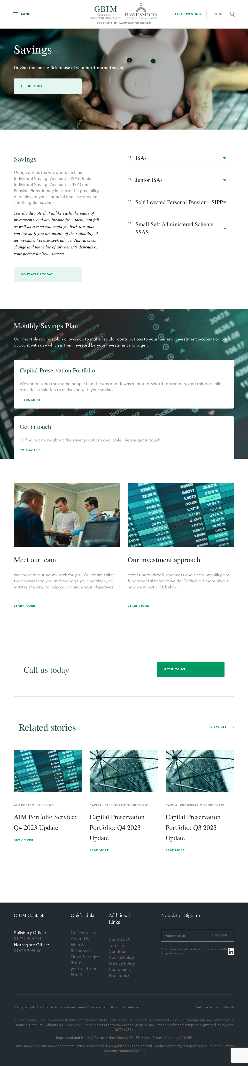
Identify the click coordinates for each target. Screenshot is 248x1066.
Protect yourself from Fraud (83, 968)
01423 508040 (27, 950)
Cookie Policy (121, 957)
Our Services (83, 932)
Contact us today (37, 274)
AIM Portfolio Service (34, 805)
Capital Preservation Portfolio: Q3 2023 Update (193, 827)
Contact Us (30, 450)
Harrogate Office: (31, 944)
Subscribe (220, 935)
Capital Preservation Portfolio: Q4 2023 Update (117, 827)
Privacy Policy (122, 963)
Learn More (30, 400)
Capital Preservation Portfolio (119, 805)
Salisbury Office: (30, 932)
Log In (216, 14)
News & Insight (85, 956)
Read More (23, 840)
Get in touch (32, 86)
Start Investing (187, 14)
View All (218, 727)
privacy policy (175, 953)
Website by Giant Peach (214, 1006)
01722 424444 (27, 938)
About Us (80, 938)
